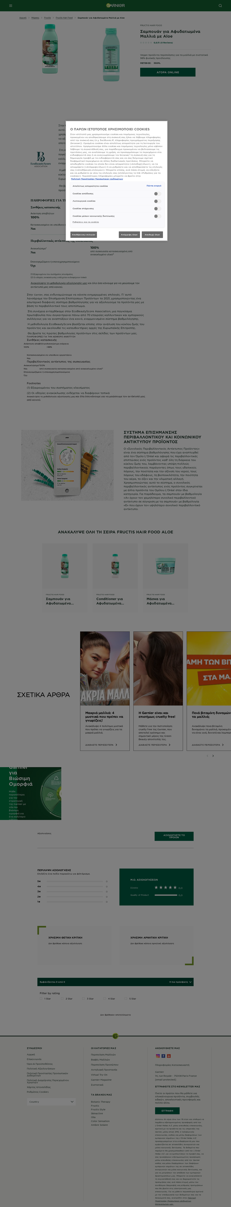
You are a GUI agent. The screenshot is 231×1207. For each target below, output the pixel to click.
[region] (117, 181)
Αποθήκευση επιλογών (83, 234)
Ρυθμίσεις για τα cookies (86, 222)
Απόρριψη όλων (129, 234)
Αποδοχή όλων (152, 234)
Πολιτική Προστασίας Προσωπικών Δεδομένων (97, 179)
